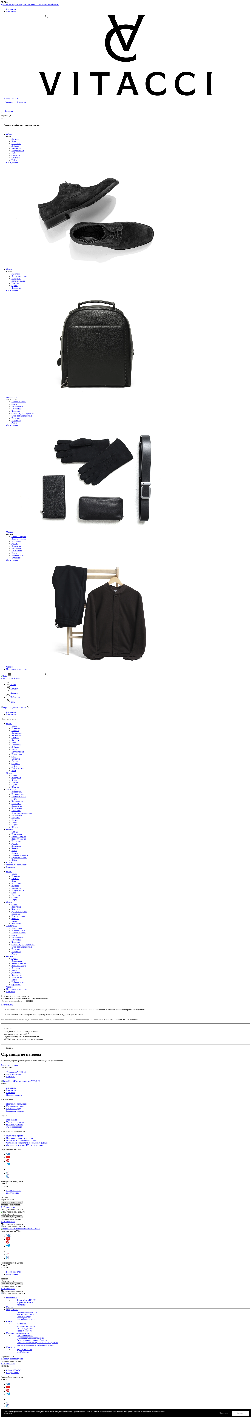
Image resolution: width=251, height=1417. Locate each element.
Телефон (29, 1001)
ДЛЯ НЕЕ (5, 678)
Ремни (14, 423)
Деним (15, 544)
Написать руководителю (11, 1202)
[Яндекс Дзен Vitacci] (7, 1169)
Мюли (14, 749)
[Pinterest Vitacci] (7, 1161)
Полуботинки (18, 151)
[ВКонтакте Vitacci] (8, 1154)
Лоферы (15, 146)
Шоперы (15, 787)
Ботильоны (16, 735)
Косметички (17, 808)
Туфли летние (18, 768)
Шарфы (15, 827)
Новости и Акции (14, 1095)
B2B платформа (8, 1207)
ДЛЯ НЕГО (16, 678)
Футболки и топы (19, 858)
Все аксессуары (18, 794)
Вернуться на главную (11, 1065)
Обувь (9, 134)
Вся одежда (17, 834)
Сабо (14, 153)
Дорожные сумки (19, 276)
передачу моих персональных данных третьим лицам (60, 1014)
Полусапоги (17, 754)
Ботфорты (16, 740)
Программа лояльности (16, 669)
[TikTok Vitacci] (7, 1173)
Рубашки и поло (19, 555)
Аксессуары (11, 397)
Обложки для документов (23, 413)
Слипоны (16, 158)
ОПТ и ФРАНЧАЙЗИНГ (48, 4)
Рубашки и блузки (20, 855)
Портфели (16, 278)
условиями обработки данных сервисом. (121, 1020)
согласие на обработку (25, 1014)
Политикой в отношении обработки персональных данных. (120, 1009)
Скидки (9, 667)
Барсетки (16, 274)
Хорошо (240, 1413)
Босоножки (17, 733)
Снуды (15, 825)
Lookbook (10, 867)
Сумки (9, 269)
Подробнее (223, 1413)
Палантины (17, 815)
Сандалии (16, 155)
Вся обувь (16, 728)
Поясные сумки (18, 281)
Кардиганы (17, 548)
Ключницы (16, 409)
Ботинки (15, 139)
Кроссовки (16, 143)
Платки (15, 820)
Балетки (15, 730)
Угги (14, 770)
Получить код (7, 1005)
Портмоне (16, 420)
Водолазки (16, 541)
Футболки (16, 558)
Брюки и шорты (19, 536)
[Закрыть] (2, 118)
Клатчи (15, 780)
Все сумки (16, 778)
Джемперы (16, 546)
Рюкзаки (15, 283)
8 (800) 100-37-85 (11, 98)
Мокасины (16, 148)
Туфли (14, 160)
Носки (14, 553)
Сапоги (15, 761)
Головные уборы (19, 402)
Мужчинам (11, 11)
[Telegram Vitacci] (8, 1165)
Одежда (9, 532)
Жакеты (15, 848)
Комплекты (17, 551)
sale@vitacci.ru (12, 1193)
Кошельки (16, 411)
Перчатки (16, 418)
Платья (15, 853)
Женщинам (11, 9)
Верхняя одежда (19, 539)
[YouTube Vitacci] (8, 1158)
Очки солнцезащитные (22, 416)
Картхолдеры (17, 406)
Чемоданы (16, 288)
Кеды (14, 141)
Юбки (14, 860)
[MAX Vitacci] (7, 1177)
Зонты (14, 404)
